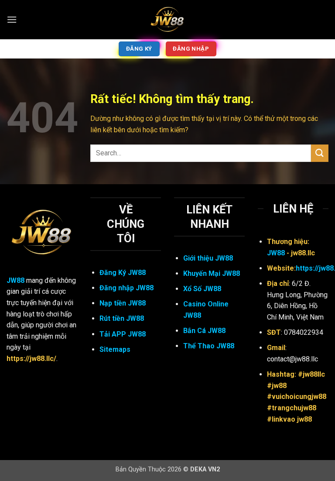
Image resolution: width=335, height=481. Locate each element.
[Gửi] (319, 152)
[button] (12, 19)
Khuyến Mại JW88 (211, 273)
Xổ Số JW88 (202, 289)
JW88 (15, 280)
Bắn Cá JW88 (204, 330)
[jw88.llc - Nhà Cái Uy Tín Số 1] (167, 19)
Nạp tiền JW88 (122, 303)
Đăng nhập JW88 (126, 288)
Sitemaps (114, 349)
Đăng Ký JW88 (122, 272)
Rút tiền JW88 (121, 318)
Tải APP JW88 (122, 334)
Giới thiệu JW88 (208, 258)
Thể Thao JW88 (208, 346)
